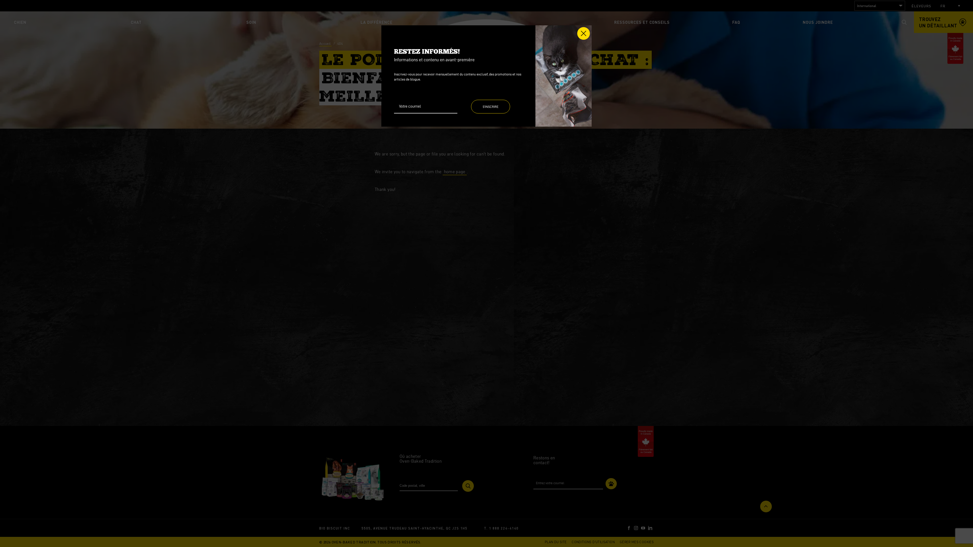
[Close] (583, 33)
